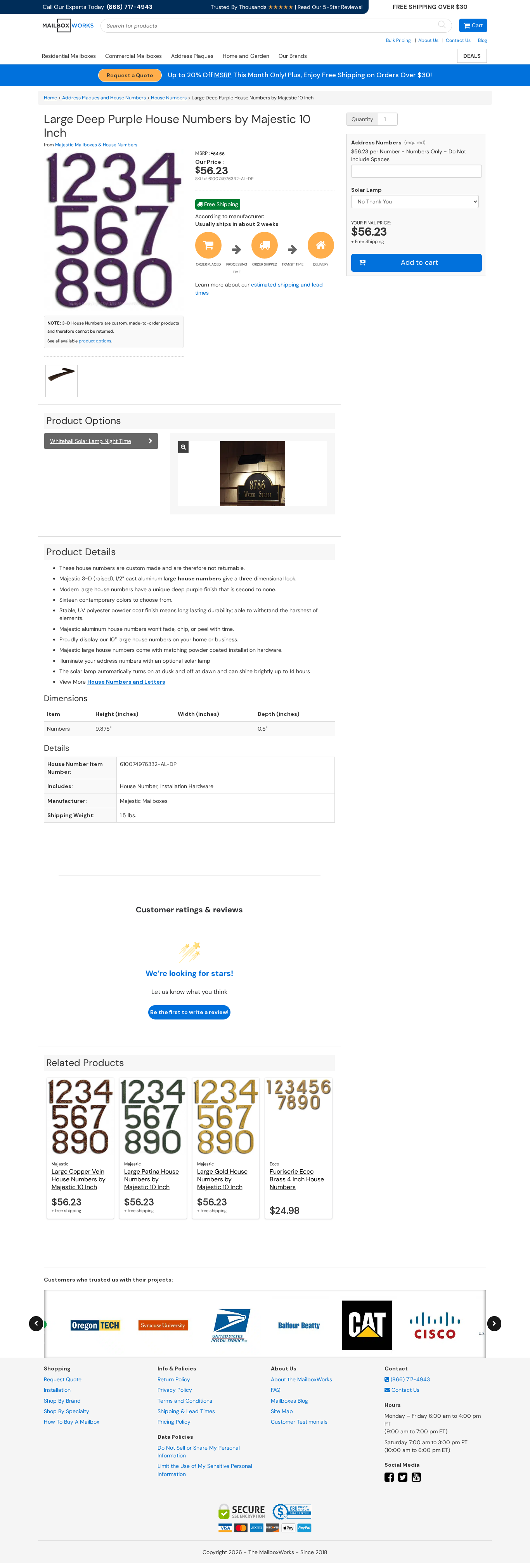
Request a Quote (130, 75)
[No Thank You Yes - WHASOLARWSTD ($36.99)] (416, 201)
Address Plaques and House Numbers (104, 98)
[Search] (441, 25)
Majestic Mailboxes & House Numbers (96, 145)
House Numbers (169, 98)
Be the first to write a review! (189, 1012)
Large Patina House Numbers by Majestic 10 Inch (151, 1179)
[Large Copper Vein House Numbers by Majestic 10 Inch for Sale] (80, 1116)
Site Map (282, 1411)
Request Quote (62, 1379)
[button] (473, 25)
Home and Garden (246, 55)
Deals (472, 55)
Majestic (60, 1164)
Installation (57, 1389)
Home (50, 98)
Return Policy (174, 1379)
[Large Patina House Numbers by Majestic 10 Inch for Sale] (153, 1116)
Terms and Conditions (185, 1400)
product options (95, 341)
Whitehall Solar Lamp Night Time (90, 441)
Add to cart (419, 262)
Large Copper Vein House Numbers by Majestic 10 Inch (79, 1179)
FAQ (276, 1389)
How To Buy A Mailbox (71, 1421)
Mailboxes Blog (289, 1400)
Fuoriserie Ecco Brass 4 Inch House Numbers (297, 1179)
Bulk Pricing (398, 40)
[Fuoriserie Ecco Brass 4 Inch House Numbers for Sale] (298, 1116)
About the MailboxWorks (301, 1379)
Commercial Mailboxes (133, 55)
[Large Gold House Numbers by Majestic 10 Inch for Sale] (226, 1116)
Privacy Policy (175, 1389)
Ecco (274, 1164)
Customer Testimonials (299, 1421)
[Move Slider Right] (494, 1323)
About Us (428, 40)
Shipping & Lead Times (186, 1411)
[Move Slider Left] (36, 1323)
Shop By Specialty (66, 1411)
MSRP (223, 75)
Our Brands (293, 55)
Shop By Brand (62, 1400)
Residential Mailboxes (69, 55)
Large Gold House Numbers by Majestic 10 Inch (222, 1179)
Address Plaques (192, 55)
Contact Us (458, 40)
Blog (482, 40)
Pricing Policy (174, 1421)
